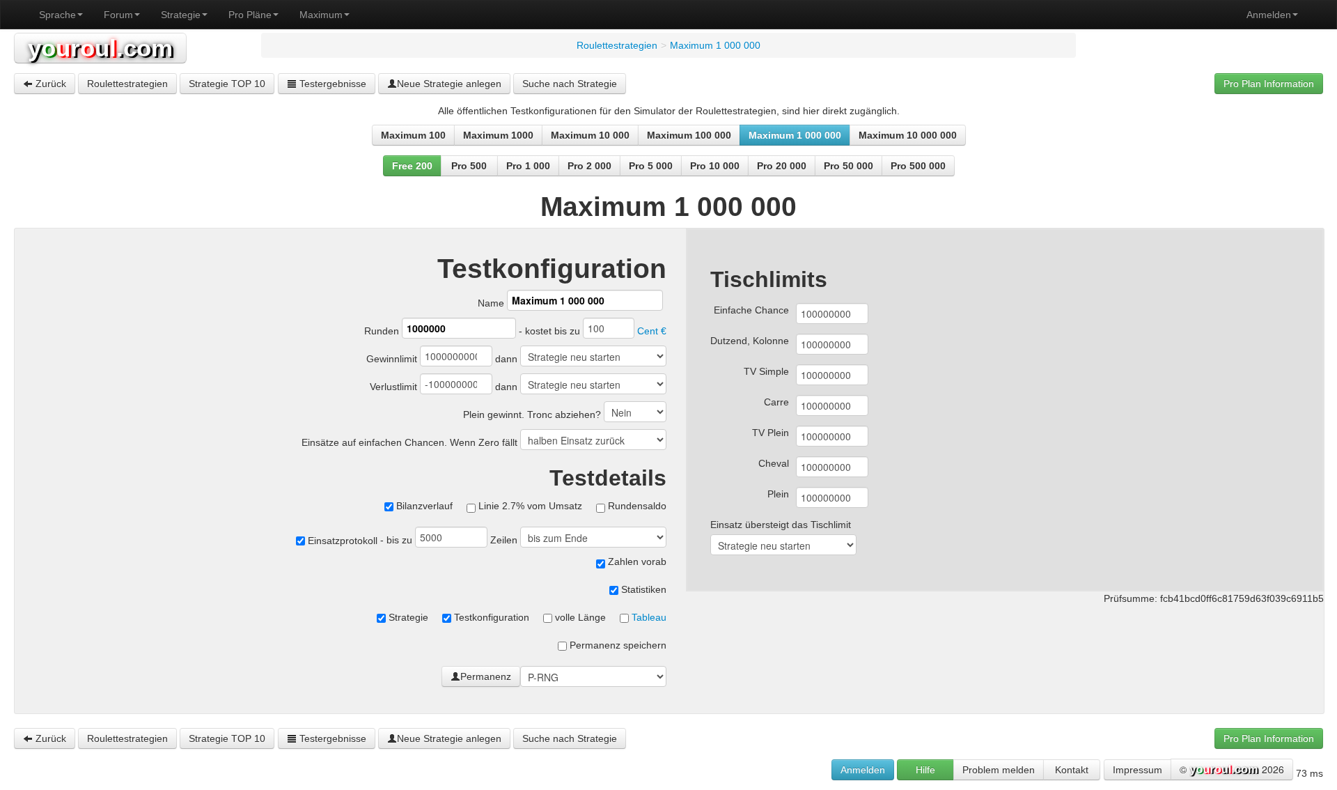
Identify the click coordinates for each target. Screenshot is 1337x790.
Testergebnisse (331, 83)
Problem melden (998, 769)
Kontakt (1071, 769)
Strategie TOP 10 (227, 83)
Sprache (57, 14)
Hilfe (925, 769)
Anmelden (1268, 14)
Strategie (181, 14)
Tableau (649, 617)
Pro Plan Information (1268, 83)
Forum (118, 14)
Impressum (1137, 769)
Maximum (321, 14)
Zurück (49, 83)
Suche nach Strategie (569, 83)
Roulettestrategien (127, 83)
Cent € (651, 330)
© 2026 (1232, 769)
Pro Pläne (250, 14)
